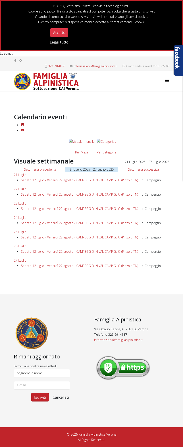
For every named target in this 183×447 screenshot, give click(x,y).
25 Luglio (20, 232)
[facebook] (15, 60)
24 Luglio (20, 217)
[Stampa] (22, 125)
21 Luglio (20, 175)
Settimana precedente (40, 169)
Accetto (59, 32)
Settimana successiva (143, 169)
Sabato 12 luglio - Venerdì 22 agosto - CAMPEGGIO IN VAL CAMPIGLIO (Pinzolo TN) (80, 180)
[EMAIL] (22, 130)
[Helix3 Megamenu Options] (167, 80)
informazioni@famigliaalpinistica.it (95, 66)
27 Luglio (20, 260)
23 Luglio (20, 203)
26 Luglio (20, 246)
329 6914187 (56, 66)
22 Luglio (20, 189)
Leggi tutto (59, 42)
